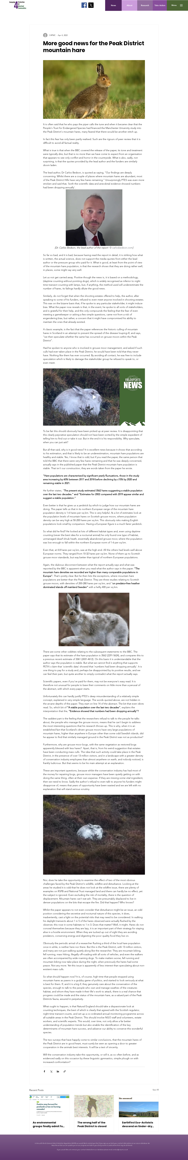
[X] (91, 5)
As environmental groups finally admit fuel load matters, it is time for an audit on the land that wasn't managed (49, 1124)
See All (156, 1089)
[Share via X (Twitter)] (51, 1071)
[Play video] (94, 397)
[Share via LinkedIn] (58, 1071)
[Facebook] (84, 5)
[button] (174, 5)
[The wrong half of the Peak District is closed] (94, 1106)
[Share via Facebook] (44, 1071)
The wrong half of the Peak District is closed (92, 1124)
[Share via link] (64, 1071)
